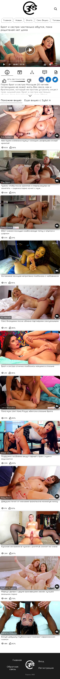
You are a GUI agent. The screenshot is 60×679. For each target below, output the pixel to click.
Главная (7, 20)
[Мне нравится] (3, 80)
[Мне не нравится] (28, 80)
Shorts (29, 20)
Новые (18, 20)
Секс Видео (42, 20)
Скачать (45, 64)
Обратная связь (12, 668)
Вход (41, 661)
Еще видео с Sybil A (37, 100)
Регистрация (46, 668)
